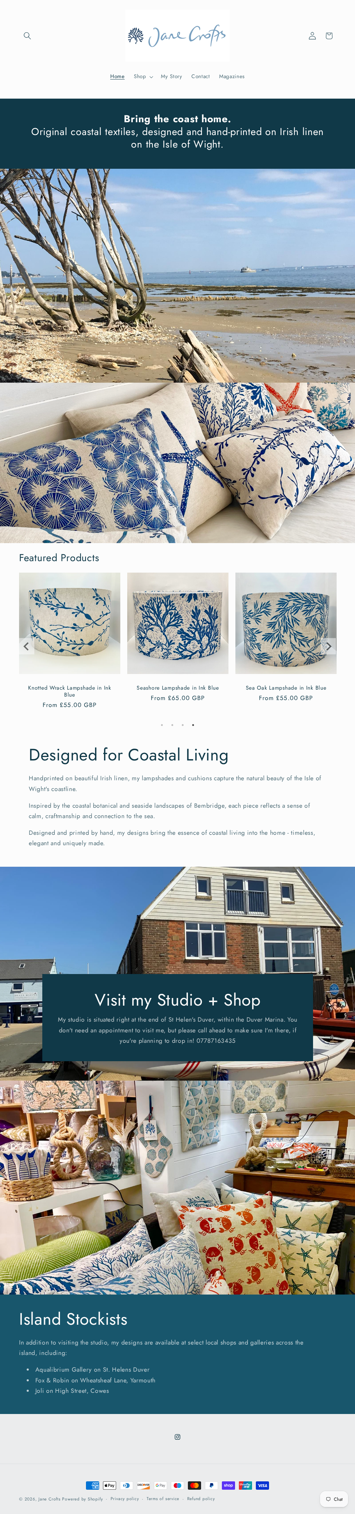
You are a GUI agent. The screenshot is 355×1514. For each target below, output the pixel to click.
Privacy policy (125, 1499)
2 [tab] (172, 725)
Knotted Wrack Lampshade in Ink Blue (69, 691)
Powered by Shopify (82, 1499)
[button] (27, 35)
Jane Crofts (49, 1499)
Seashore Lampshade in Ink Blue (178, 687)
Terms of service (163, 1499)
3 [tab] (182, 725)
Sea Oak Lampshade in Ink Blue (286, 687)
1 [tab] (161, 725)
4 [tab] (193, 725)
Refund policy (201, 1499)
